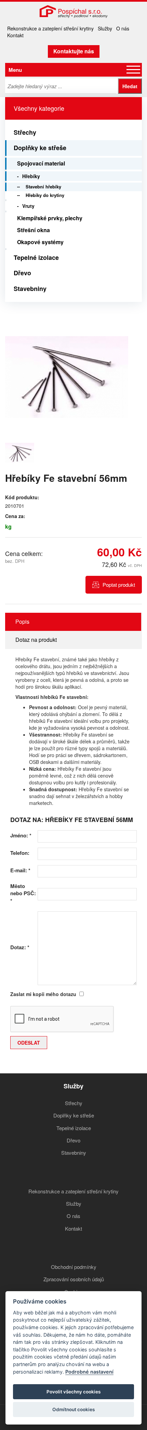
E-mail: (20, 870)
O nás (122, 28)
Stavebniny (30, 288)
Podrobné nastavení (89, 1372)
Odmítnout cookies (73, 1409)
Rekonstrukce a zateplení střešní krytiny (50, 28)
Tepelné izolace (36, 257)
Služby (105, 28)
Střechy (25, 132)
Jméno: (20, 835)
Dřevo (22, 272)
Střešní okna (33, 230)
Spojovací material (41, 163)
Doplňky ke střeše (40, 147)
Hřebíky (31, 176)
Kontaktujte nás (73, 51)
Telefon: (19, 853)
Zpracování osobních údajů (73, 1279)
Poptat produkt (119, 584)
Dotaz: (19, 947)
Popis (22, 621)
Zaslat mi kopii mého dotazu (43, 994)
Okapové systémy (40, 242)
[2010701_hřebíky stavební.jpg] (66, 377)
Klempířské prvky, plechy (49, 218)
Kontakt (15, 35)
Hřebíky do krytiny (45, 195)
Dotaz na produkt (36, 640)
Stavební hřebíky (43, 186)
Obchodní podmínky (73, 1266)
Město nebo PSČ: (23, 893)
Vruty (28, 205)
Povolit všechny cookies (73, 1391)
